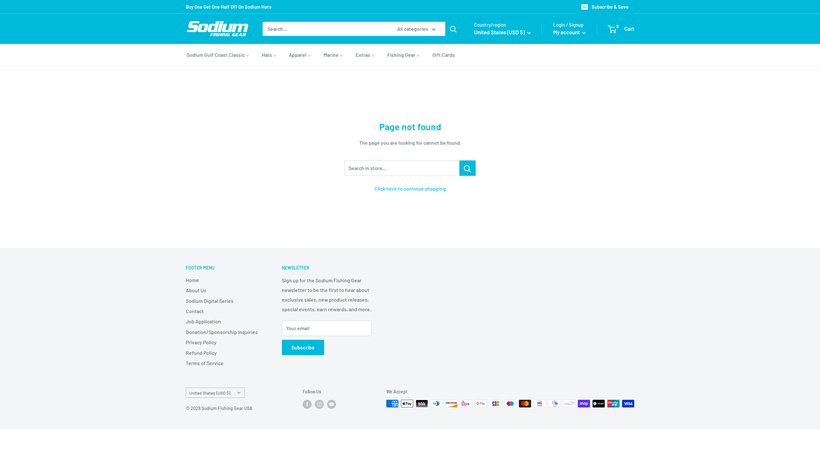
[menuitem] (218, 54)
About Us (196, 290)
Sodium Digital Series (210, 301)
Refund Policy (201, 353)
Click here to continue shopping (410, 188)
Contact (195, 311)
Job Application (203, 321)
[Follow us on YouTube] (331, 404)
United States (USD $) (209, 393)
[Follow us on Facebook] (307, 404)
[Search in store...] (467, 168)
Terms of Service (205, 363)
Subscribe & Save (610, 7)
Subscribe (303, 347)
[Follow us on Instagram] (319, 404)
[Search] (453, 29)
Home (192, 280)
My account (567, 32)
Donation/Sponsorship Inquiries (222, 332)
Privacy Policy (201, 342)
